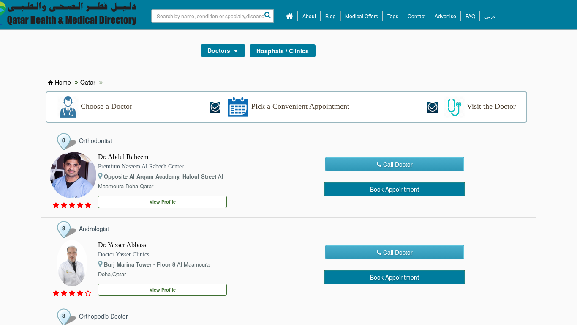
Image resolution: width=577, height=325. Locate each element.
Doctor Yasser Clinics (123, 254)
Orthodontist (95, 140)
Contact (416, 15)
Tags (392, 15)
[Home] (290, 16)
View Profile (163, 201)
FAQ (470, 15)
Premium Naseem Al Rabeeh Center (141, 166)
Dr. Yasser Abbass (122, 244)
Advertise (445, 15)
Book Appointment (394, 189)
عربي (490, 15)
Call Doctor (397, 164)
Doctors (218, 50)
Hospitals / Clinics (282, 51)
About (309, 15)
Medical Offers (361, 15)
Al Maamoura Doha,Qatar (160, 181)
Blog (330, 15)
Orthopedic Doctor (103, 316)
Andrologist (94, 228)
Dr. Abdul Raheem (123, 156)
